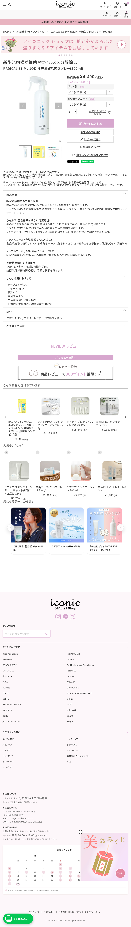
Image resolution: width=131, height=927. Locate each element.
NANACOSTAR (73, 653)
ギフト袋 (75, 86)
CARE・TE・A (8, 670)
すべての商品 (8, 739)
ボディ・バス (72, 744)
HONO (5, 715)
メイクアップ (8, 756)
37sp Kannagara (11, 653)
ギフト (69, 761)
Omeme (70, 659)
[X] (73, 616)
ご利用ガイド (15, 802)
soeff (69, 704)
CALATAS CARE (10, 665)
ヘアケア (6, 750)
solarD (70, 715)
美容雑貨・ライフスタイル (30, 31)
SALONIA (71, 682)
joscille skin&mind (11, 721)
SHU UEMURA (73, 687)
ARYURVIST (8, 659)
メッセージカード (80, 98)
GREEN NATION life (12, 704)
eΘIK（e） (6, 687)
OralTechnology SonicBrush (80, 665)
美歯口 (70, 721)
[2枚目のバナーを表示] (61, 55)
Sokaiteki (71, 710)
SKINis (70, 698)
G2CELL (6, 693)
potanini (71, 676)
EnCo (5, 682)
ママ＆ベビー (72, 750)
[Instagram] (58, 616)
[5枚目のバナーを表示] (69, 55)
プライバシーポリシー (93, 912)
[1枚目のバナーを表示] (59, 55)
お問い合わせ (49, 912)
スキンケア (7, 744)
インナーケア (72, 739)
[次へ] (120, 527)
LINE (31, 831)
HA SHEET (7, 710)
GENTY (6, 698)
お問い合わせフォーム (12, 831)
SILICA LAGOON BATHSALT (79, 693)
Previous (22, 106)
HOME (7, 31)
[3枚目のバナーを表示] (64, 55)
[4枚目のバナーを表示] (66, 55)
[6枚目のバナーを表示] (72, 55)
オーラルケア (8, 761)
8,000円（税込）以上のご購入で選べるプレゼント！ (65, 22)
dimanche (7, 676)
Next (58, 106)
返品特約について (90, 147)
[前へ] (10, 527)
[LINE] (65, 616)
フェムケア (7, 767)
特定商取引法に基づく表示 (70, 912)
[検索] (46, 633)
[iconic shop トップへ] (65, 604)
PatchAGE (71, 670)
